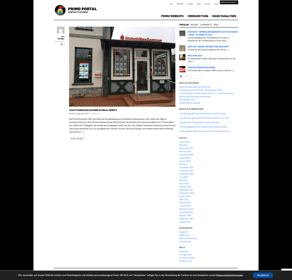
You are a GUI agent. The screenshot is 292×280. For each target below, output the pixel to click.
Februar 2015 (185, 202)
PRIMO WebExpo (172, 16)
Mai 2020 (183, 145)
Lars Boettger (61, 37)
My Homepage (186, 126)
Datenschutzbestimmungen (229, 275)
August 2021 (184, 141)
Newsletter (190, 4)
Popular (184, 24)
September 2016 (186, 173)
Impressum (208, 4)
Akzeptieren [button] (263, 275)
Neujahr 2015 (195, 55)
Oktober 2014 (185, 215)
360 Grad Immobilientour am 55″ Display (208, 113)
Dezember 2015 (186, 189)
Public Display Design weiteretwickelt (202, 122)
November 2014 (186, 212)
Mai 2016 (183, 180)
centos (183, 131)
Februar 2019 (185, 151)
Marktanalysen (224, 16)
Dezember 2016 (186, 167)
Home (171, 4)
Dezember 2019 (186, 148)
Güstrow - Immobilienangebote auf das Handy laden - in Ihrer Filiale (213, 33)
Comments (206, 24)
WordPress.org (185, 261)
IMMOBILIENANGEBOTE (229, 2)
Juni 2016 (183, 177)
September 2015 (186, 193)
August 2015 (184, 196)
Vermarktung (198, 16)
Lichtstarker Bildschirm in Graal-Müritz (93, 110)
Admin (216, 4)
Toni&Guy (184, 113)
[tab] (184, 24)
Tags (215, 24)
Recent (194, 24)
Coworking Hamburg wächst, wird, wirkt (212, 118)
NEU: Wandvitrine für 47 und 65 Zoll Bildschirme (209, 131)
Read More (77, 138)
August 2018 (184, 157)
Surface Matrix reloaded (201, 67)
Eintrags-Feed (185, 254)
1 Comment (94, 113)
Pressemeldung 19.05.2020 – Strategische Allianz (201, 90)
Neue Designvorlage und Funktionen (194, 86)
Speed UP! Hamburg (188, 238)
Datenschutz (180, 4)
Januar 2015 (184, 205)
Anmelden (183, 251)
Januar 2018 (184, 161)
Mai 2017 (183, 164)
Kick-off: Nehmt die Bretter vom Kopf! (208, 46)
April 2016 (183, 183)
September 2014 (186, 218)
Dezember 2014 (186, 209)
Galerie (199, 4)
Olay (182, 122)
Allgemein (183, 231)
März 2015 (183, 199)
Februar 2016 (185, 186)
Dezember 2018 (186, 154)
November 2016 (186, 170)
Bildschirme (184, 235)
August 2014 (185, 221)
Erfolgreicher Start (187, 99)
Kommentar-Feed (187, 257)
